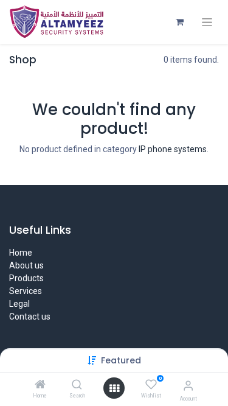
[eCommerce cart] (179, 22)
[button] (121, 360)
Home (20, 252)
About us (26, 265)
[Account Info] (188, 386)
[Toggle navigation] (207, 22)
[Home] (40, 385)
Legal (19, 304)
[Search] (77, 385)
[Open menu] (114, 388)
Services (25, 291)
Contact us (29, 316)
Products (26, 278)
